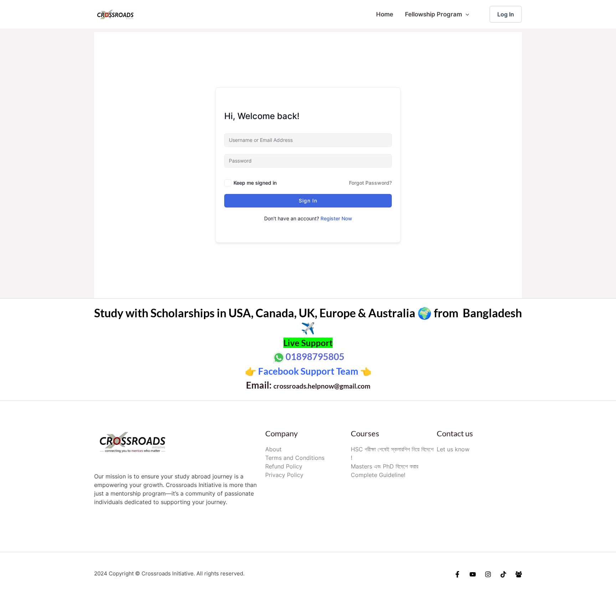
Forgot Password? (370, 183)
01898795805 (315, 356)
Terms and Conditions (294, 457)
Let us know (453, 449)
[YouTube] (472, 574)
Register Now (336, 218)
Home (384, 14)
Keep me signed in (255, 183)
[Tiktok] (503, 574)
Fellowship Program (433, 14)
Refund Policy (283, 466)
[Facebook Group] (518, 574)
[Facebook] (457, 574)
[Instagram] (488, 574)
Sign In (308, 201)
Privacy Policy (284, 474)
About (273, 449)
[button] (465, 14)
